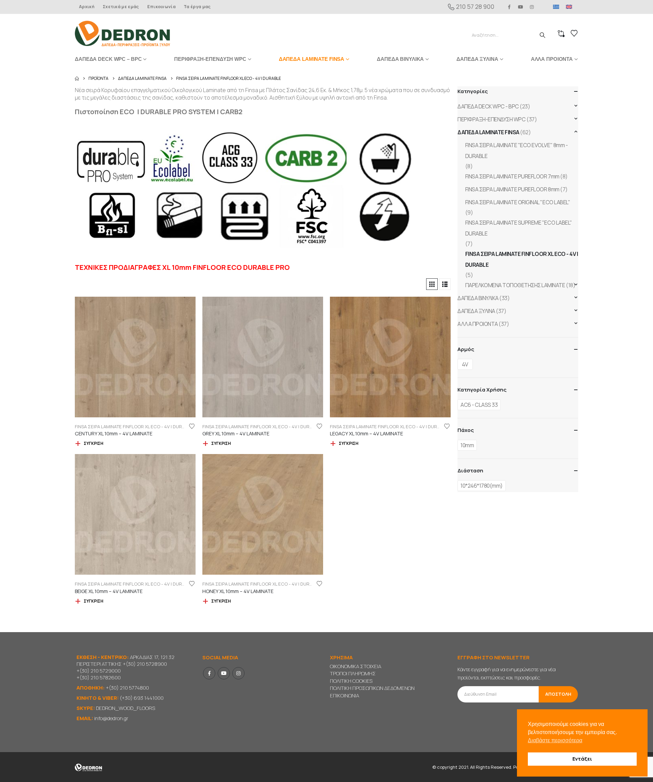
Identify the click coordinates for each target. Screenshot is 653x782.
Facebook (209, 673)
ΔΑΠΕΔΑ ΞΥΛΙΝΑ (477, 59)
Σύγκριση (93, 443)
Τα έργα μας (197, 7)
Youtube (224, 673)
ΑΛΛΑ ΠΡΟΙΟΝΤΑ (552, 59)
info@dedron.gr (111, 718)
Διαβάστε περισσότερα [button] (555, 740)
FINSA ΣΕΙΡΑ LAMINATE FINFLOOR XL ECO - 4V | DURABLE (133, 426)
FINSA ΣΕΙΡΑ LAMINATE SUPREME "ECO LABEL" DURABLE (518, 228)
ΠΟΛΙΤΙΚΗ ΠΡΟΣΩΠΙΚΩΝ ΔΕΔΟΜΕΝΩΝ (372, 688)
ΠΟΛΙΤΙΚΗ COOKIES (351, 680)
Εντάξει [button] (582, 758)
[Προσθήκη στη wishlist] (192, 426)
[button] (432, 284)
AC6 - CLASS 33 (479, 405)
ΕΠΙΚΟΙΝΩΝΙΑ (344, 695)
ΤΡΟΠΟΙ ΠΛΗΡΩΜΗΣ (353, 673)
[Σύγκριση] (561, 33)
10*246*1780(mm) (482, 485)
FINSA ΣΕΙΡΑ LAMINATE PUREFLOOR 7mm (512, 176)
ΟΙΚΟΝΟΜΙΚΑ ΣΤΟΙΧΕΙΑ (355, 666)
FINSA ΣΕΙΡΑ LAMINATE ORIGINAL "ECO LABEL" (517, 202)
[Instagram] (532, 7)
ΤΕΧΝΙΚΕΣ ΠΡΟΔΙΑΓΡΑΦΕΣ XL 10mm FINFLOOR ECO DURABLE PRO (182, 267)
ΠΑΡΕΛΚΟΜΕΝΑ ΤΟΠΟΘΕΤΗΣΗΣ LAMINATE (515, 285)
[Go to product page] (135, 357)
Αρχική (87, 7)
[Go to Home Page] (77, 78)
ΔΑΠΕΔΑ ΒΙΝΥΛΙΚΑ (400, 59)
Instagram (238, 673)
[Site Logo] (122, 33)
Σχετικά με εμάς (121, 7)
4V (465, 364)
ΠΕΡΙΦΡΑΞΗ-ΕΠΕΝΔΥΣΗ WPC (210, 59)
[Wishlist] (574, 33)
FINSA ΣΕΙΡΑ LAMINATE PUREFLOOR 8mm (512, 189)
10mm (467, 445)
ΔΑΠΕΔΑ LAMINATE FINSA (311, 59)
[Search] (542, 35)
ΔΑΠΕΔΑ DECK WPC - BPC (488, 106)
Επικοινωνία (161, 7)
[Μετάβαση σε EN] (569, 7)
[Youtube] (520, 7)
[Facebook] (509, 7)
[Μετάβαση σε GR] (556, 7)
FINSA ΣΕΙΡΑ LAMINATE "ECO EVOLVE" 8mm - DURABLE (516, 150)
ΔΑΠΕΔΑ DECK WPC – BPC (108, 59)
